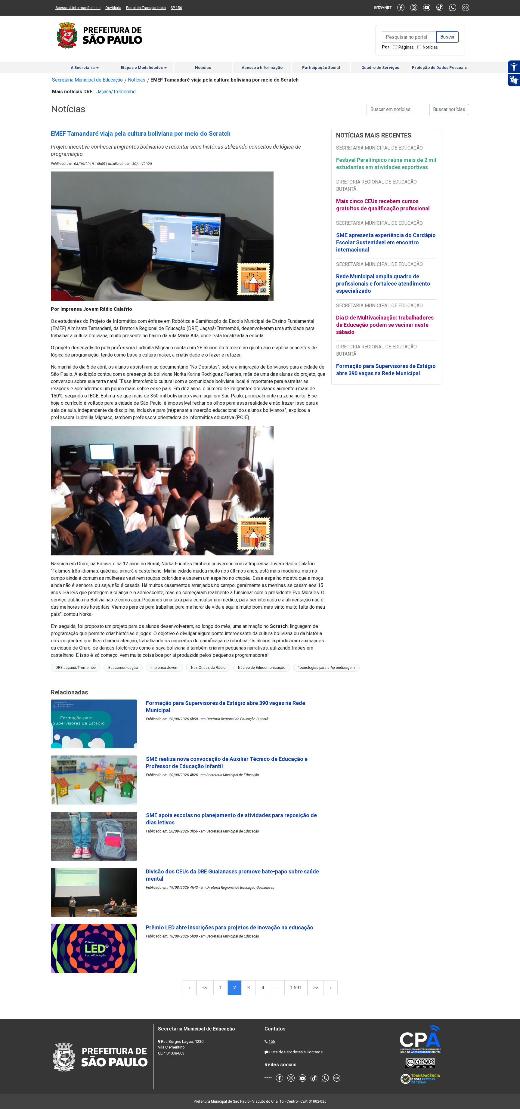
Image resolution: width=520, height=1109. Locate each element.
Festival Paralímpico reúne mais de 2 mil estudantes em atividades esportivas (386, 163)
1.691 (296, 987)
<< (205, 987)
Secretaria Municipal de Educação (87, 80)
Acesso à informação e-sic (78, 8)
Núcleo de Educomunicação (261, 668)
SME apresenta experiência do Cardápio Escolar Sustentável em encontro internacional (386, 242)
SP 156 (176, 8)
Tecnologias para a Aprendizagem (326, 668)
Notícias (430, 47)
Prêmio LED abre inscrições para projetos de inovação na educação (230, 927)
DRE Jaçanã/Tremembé (76, 668)
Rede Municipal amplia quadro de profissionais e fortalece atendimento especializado (383, 283)
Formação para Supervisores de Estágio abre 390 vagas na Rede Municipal (386, 369)
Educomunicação (123, 668)
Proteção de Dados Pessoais (439, 67)
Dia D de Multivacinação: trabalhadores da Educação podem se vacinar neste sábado (385, 324)
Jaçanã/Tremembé (116, 91)
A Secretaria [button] (83, 67)
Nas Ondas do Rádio (208, 668)
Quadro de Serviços (380, 67)
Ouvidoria (113, 8)
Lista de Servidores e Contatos (296, 1052)
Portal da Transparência (146, 8)
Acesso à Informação (262, 67)
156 (271, 1041)
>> (315, 987)
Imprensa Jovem (164, 668)
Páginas (406, 47)
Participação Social (321, 67)
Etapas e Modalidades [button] (142, 67)
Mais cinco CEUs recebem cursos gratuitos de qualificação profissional (383, 205)
